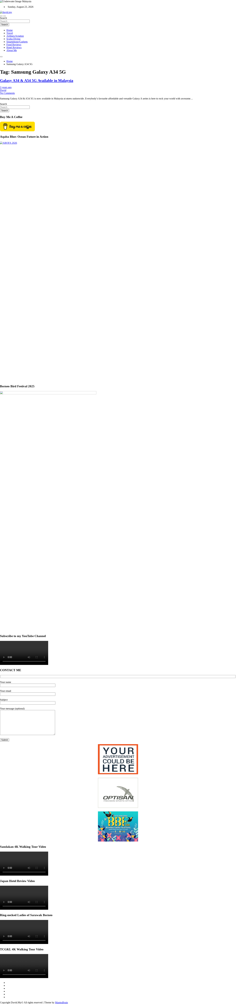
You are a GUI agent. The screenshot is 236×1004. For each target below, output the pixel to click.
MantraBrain (61, 1002)
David (3, 90)
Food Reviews (13, 44)
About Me (11, 50)
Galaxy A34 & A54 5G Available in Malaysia (36, 80)
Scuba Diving (13, 38)
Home (9, 30)
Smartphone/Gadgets (17, 41)
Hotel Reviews (14, 47)
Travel (9, 33)
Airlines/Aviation (15, 36)
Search (3, 18)
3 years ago (6, 87)
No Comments (7, 93)
